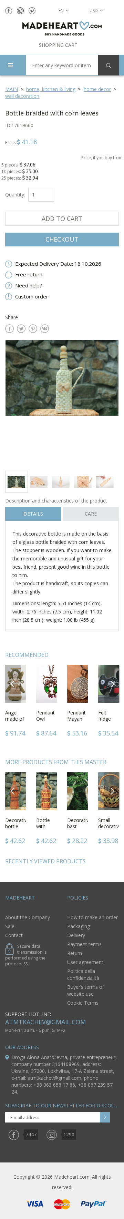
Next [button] (112, 683)
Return (74, 953)
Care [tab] (91, 513)
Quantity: (15, 194)
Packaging (78, 926)
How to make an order (92, 917)
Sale (9, 926)
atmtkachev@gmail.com (45, 1022)
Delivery (76, 935)
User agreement (85, 962)
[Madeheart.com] (62, 28)
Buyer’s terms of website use (85, 990)
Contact (14, 935)
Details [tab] (33, 513)
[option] (62, 403)
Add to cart (62, 218)
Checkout (62, 239)
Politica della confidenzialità (83, 974)
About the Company (27, 917)
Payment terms (84, 944)
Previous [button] (13, 683)
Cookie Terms (83, 1002)
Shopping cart (58, 45)
